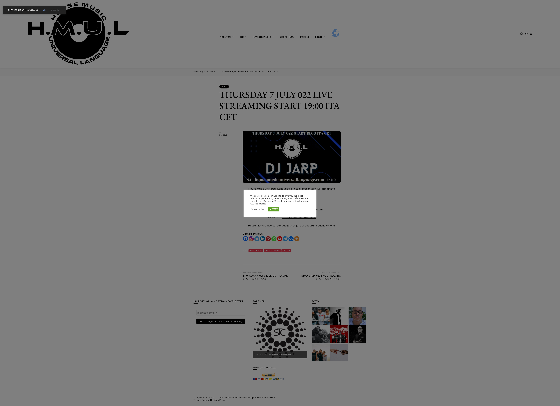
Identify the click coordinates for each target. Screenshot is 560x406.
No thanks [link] (54, 10)
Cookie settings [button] (258, 209)
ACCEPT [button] (274, 209)
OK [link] (44, 10)
